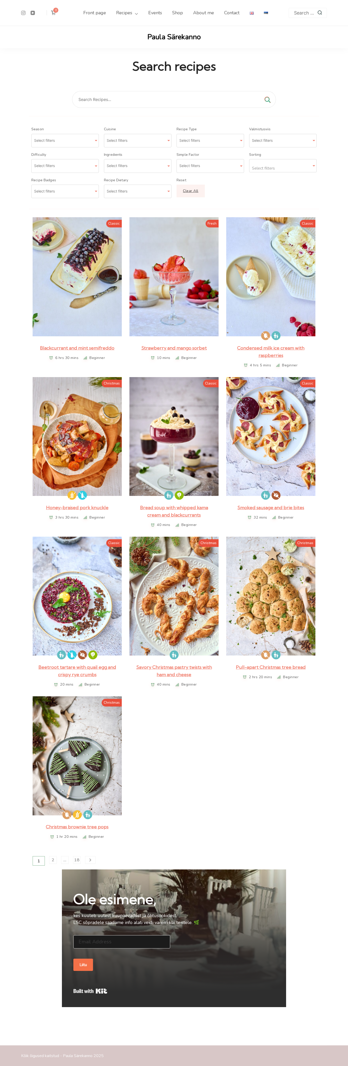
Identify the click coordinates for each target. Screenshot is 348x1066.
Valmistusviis (260, 129)
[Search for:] (308, 13)
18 (76, 860)
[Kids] (276, 335)
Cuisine (110, 129)
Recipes (124, 13)
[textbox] (282, 165)
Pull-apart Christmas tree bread (271, 667)
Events (155, 13)
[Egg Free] (265, 335)
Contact (231, 13)
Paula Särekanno (174, 37)
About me (203, 13)
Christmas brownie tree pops (77, 827)
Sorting (255, 154)
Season (37, 129)
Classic (114, 223)
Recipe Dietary (116, 180)
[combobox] (65, 140)
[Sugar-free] (276, 495)
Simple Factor (188, 154)
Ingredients (113, 154)
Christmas (112, 383)
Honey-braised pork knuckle (77, 507)
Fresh (212, 223)
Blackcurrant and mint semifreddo (77, 348)
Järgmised (90, 860)
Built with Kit (90, 991)
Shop (177, 13)
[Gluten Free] (72, 495)
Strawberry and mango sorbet (174, 348)
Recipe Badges (43, 180)
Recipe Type (187, 129)
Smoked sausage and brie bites (270, 507)
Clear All (190, 190)
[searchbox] (62, 140)
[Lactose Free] (82, 495)
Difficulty (38, 154)
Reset (181, 180)
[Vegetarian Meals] (179, 495)
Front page (94, 13)
